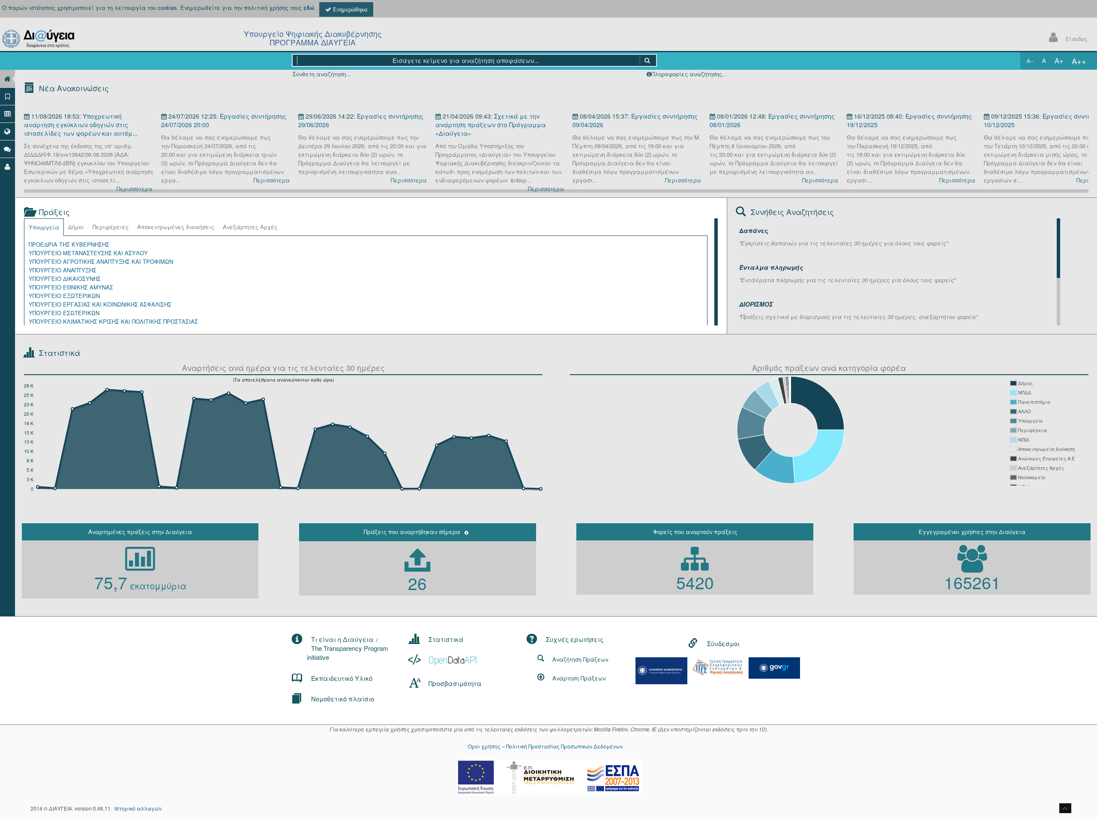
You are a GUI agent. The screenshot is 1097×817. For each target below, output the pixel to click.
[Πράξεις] (7, 96)
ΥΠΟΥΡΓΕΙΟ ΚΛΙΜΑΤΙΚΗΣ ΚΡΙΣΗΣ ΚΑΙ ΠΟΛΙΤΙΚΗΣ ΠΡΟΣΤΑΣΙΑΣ (113, 321)
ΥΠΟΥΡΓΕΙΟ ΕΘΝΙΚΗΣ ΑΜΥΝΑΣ (71, 287)
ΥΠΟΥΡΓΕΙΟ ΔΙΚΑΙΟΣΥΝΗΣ (65, 278)
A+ (1059, 61)
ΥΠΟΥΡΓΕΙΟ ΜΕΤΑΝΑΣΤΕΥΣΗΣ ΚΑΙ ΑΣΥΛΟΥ (88, 253)
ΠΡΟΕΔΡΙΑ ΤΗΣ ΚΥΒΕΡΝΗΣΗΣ (69, 244)
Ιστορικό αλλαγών (138, 808)
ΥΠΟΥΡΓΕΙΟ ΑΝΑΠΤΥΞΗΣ (62, 270)
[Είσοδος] (7, 166)
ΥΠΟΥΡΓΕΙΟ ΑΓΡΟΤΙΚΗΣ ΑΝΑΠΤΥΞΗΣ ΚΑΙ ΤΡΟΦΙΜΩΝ (101, 261)
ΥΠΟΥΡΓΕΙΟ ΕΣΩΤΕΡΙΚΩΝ (64, 313)
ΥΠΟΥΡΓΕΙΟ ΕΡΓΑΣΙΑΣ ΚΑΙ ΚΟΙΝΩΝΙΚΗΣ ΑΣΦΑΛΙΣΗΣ (100, 304)
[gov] (774, 667)
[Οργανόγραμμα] (7, 113)
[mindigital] (661, 670)
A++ (1079, 60)
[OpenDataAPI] (443, 659)
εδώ (308, 7)
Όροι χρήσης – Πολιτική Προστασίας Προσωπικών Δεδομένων (545, 746)
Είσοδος (1076, 39)
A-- (1030, 60)
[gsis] (718, 666)
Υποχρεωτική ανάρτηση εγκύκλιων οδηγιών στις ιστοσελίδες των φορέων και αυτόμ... (81, 124)
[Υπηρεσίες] (7, 131)
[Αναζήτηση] (647, 60)
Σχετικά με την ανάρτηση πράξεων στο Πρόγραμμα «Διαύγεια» (490, 124)
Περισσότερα (135, 189)
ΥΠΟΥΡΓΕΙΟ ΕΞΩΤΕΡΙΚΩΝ (64, 296)
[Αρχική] (7, 78)
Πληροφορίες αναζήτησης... (689, 74)
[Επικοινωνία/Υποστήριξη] (7, 149)
